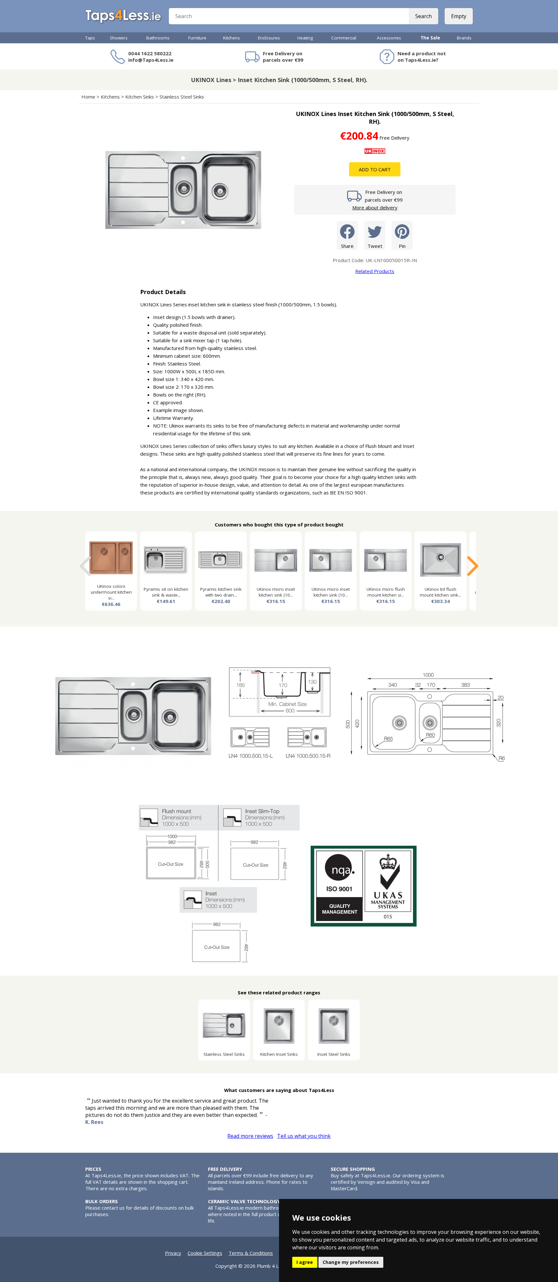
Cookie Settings (205, 1253)
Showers (119, 38)
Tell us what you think (304, 1135)
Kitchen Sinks (139, 96)
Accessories (389, 38)
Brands (464, 38)
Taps (90, 38)
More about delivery (375, 207)
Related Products (374, 271)
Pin (402, 246)
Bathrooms (158, 38)
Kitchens (231, 38)
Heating (305, 38)
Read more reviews (250, 1135)
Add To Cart (375, 169)
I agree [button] (304, 1262)
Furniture (197, 38)
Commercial (343, 38)
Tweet (374, 246)
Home (88, 96)
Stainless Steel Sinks (182, 96)
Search (423, 16)
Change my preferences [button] (351, 1262)
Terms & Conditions (251, 1253)
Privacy (173, 1253)
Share (347, 246)
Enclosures (269, 38)
